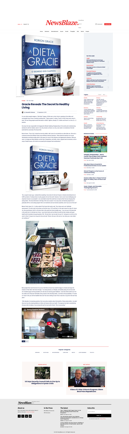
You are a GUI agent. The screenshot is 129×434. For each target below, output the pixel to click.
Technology (99, 116)
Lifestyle (98, 107)
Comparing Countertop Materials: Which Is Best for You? (101, 110)
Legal (88, 58)
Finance (98, 97)
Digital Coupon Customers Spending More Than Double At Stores (95, 87)
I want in (98, 415)
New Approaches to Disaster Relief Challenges (96, 67)
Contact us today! (30, 412)
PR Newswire (47, 412)
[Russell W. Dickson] (23, 112)
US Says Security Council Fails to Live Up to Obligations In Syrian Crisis (42, 382)
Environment (90, 65)
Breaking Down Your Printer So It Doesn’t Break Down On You (101, 119)
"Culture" (99, 94)
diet (27, 341)
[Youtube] (30, 416)
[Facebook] (19, 416)
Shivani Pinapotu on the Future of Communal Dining (94, 171)
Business (86, 107)
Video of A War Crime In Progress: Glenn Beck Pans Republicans (86, 391)
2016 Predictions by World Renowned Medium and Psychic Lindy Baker (96, 80)
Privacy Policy (102, 418)
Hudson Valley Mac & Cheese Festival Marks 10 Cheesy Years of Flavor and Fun (95, 179)
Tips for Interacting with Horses (88, 119)
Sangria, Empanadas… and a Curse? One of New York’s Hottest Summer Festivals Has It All (95, 156)
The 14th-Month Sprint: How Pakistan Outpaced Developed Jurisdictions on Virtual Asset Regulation (101, 102)
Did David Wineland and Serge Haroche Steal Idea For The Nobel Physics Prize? (96, 61)
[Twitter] (22, 416)
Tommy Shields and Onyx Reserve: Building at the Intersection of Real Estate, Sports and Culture (89, 112)
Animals (86, 116)
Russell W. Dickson (30, 112)
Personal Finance (91, 71)
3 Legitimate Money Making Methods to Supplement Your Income (94, 74)
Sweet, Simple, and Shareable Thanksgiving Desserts (92, 187)
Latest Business (91, 84)
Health (85, 97)
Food (23, 100)
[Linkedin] (26, 416)
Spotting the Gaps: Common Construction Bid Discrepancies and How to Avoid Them (101, 127)
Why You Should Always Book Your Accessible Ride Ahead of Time (88, 126)
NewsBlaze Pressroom (49, 410)
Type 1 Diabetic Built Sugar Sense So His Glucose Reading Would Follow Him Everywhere (89, 102)
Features (89, 78)
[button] (26, 24)
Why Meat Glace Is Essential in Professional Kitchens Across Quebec (95, 164)
